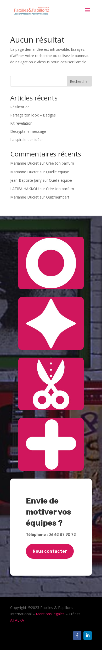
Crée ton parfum (60, 163)
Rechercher (79, 81)
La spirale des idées (26, 139)
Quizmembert (57, 197)
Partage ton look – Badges (33, 115)
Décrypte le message (28, 131)
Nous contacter (50, 551)
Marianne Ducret (24, 163)
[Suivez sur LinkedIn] (87, 635)
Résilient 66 (20, 106)
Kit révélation (21, 123)
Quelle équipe (57, 171)
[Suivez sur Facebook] (77, 635)
